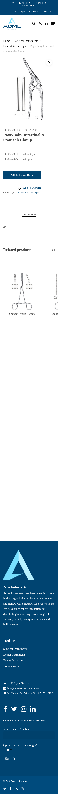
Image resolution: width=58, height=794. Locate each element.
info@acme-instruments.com (24, 688)
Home (6, 40)
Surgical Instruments (26, 40)
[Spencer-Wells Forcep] (22, 291)
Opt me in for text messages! (20, 747)
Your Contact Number (16, 729)
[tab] (29, 214)
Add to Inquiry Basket (22, 175)
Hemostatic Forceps (14, 46)
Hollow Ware (11, 666)
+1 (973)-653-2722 (18, 683)
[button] (49, 63)
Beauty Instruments (14, 660)
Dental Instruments (14, 654)
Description (29, 214)
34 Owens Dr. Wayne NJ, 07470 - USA (30, 693)
